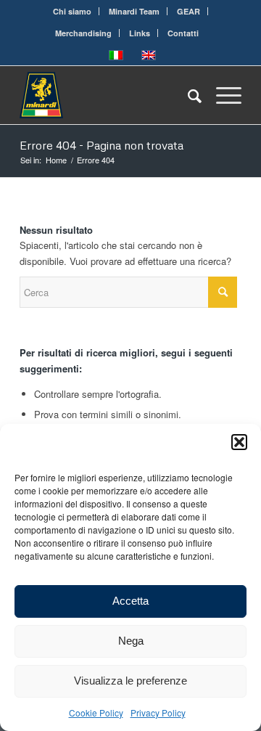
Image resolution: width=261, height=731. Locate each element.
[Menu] (221, 95)
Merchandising (83, 33)
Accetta (130, 601)
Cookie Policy (96, 712)
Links (139, 33)
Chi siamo (72, 11)
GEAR (188, 11)
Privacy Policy (158, 712)
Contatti (183, 33)
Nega (131, 640)
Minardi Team (134, 11)
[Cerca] (187, 95)
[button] (239, 442)
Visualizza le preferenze (130, 680)
